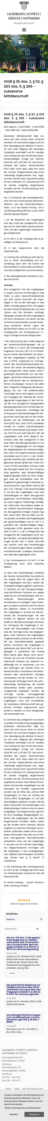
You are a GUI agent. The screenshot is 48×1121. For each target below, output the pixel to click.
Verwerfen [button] (13, 1114)
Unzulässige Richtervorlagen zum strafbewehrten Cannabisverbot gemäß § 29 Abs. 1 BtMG (24, 1018)
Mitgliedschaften (32, 1088)
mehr (11, 973)
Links (17, 1088)
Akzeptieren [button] (34, 1114)
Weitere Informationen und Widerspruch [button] (22, 1108)
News (8, 1088)
